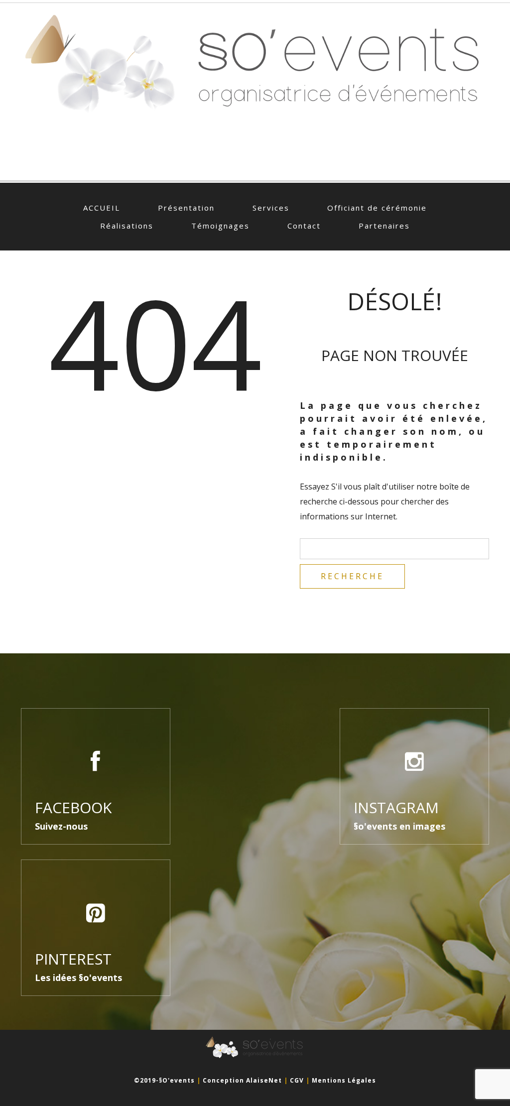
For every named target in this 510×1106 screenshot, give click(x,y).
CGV (297, 1080)
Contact (304, 226)
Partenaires (384, 226)
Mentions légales (344, 1080)
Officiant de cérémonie (377, 208)
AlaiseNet (264, 1080)
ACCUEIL (101, 208)
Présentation (186, 208)
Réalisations (126, 226)
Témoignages (220, 226)
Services (271, 208)
